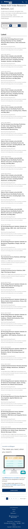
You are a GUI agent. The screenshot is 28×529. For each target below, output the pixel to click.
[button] (10, 25)
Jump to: (7, 23)
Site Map (18, 523)
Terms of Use (10, 521)
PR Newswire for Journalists (12, 478)
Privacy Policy (17, 521)
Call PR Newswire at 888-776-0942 (14, 516)
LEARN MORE (14, 490)
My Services (13, 513)
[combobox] (15, 25)
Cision (16, 527)
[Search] (26, 2)
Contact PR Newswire (14, 507)
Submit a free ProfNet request (13, 485)
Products (13, 509)
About (14, 511)
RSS (23, 523)
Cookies (14, 525)
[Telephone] (23, 2)
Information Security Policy (9, 523)
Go (19, 25)
